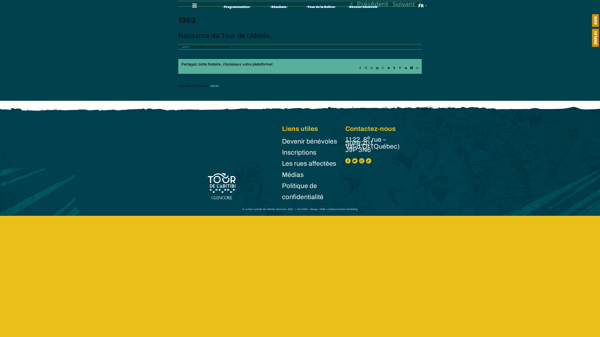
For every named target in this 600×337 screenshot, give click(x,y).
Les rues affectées (309, 163)
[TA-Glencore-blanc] (221, 173)
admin (185, 46)
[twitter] (355, 161)
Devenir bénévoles (309, 141)
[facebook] (348, 161)
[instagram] (361, 161)
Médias (293, 174)
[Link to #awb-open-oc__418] (194, 5)
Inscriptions (299, 152)
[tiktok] (368, 161)
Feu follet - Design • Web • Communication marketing (327, 209)
